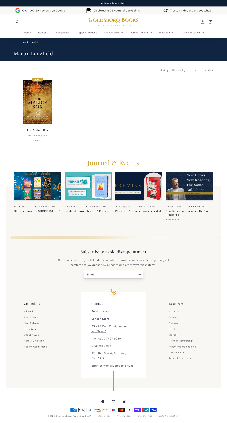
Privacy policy (123, 416)
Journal (173, 334)
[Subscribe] (139, 274)
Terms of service (144, 416)
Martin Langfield (31, 42)
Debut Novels (31, 334)
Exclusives (30, 329)
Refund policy (103, 416)
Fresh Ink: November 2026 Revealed (88, 211)
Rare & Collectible (34, 340)
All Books (29, 311)
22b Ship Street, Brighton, (108, 353)
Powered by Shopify (82, 416)
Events (173, 329)
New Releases (32, 323)
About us (174, 311)
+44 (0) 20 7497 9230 (106, 338)
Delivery (173, 317)
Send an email (100, 311)
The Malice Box (37, 132)
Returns (173, 323)
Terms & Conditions (180, 358)
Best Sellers (31, 317)
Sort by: (164, 70)
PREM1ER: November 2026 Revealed (138, 211)
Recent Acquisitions (35, 346)
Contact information (168, 416)
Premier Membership (181, 340)
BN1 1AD (97, 358)
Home (17, 42)
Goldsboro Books (64, 416)
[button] (17, 22)
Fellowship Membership (182, 346)
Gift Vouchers (177, 352)
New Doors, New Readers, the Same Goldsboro (188, 212)
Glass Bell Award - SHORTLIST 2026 (37, 211)
